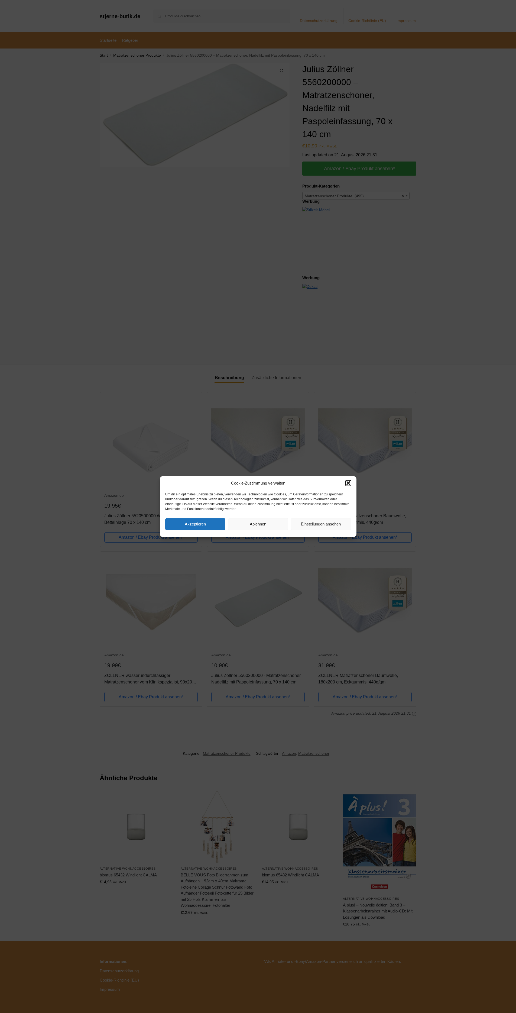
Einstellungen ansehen (321, 524)
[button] (348, 483)
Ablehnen (258, 524)
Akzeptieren (195, 524)
